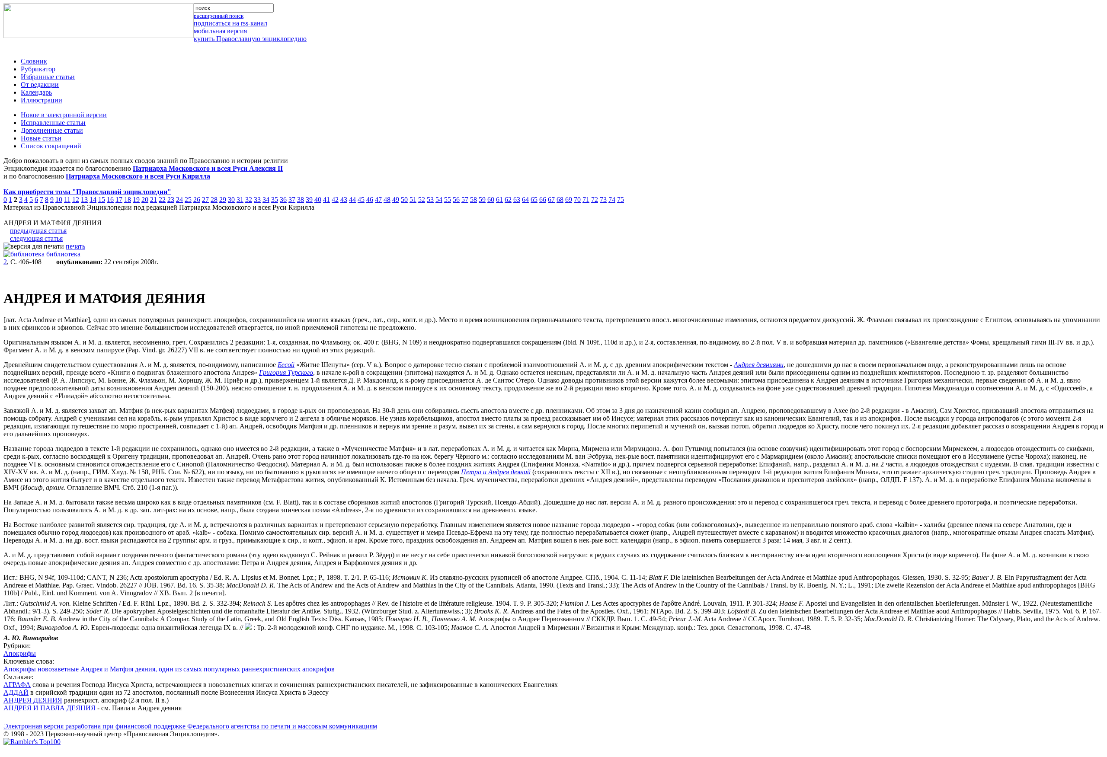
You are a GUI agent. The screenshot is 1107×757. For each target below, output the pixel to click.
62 (508, 199)
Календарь (36, 92)
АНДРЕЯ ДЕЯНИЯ (32, 700)
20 (144, 199)
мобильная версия (220, 31)
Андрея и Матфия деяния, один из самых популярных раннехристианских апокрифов (207, 669)
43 (343, 199)
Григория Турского (286, 372)
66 (542, 199)
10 (58, 199)
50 (404, 199)
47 (378, 199)
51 (413, 199)
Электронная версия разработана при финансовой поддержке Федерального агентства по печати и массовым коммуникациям (190, 726)
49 (395, 199)
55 (447, 199)
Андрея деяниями (759, 364)
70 (577, 199)
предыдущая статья (38, 230)
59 (482, 199)
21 (153, 199)
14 (93, 199)
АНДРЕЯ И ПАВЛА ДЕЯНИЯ (49, 708)
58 (473, 199)
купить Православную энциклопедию (250, 38)
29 (222, 199)
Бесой (286, 364)
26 (196, 199)
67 (551, 199)
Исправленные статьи (53, 122)
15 (101, 199)
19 (136, 199)
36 (283, 199)
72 (594, 199)
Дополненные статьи (52, 130)
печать (75, 246)
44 (352, 199)
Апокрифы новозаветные (41, 669)
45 (361, 199)
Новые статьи (41, 138)
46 (369, 199)
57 (464, 199)
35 (274, 199)
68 (560, 199)
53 (430, 199)
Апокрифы (19, 653)
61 (499, 199)
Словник (34, 61)
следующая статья (36, 238)
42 (335, 199)
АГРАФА (17, 684)
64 (525, 199)
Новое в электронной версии (64, 114)
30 (231, 199)
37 (291, 199)
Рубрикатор (38, 69)
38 (300, 199)
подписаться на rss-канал (230, 23)
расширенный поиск (218, 16)
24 (179, 199)
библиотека (63, 254)
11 (67, 199)
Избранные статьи (48, 76)
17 (118, 199)
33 (257, 199)
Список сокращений (51, 146)
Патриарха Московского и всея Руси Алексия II (208, 168)
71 (585, 199)
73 (603, 199)
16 (110, 199)
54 (438, 199)
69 (568, 199)
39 (309, 199)
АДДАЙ (16, 692)
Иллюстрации (41, 100)
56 (456, 199)
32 (248, 199)
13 (84, 199)
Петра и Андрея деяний (496, 472)
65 (534, 199)
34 (265, 199)
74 (611, 199)
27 (205, 199)
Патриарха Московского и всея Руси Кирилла (138, 176)
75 (620, 199)
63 (516, 199)
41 (326, 199)
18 (127, 199)
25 (188, 199)
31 (240, 199)
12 (75, 199)
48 (387, 199)
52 (421, 199)
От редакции (40, 84)
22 (162, 199)
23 (170, 199)
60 (490, 199)
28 (214, 199)
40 (317, 199)
